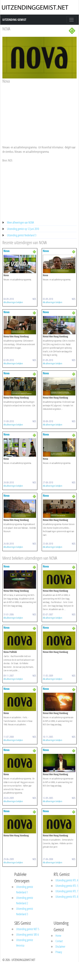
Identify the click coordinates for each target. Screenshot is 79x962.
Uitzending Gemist (14, 20)
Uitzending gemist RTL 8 (66, 897)
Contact (59, 941)
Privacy (58, 952)
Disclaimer (60, 947)
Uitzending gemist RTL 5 (66, 886)
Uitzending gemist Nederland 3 (21, 235)
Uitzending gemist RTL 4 (66, 880)
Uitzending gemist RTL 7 (66, 891)
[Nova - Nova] (19, 264)
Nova (6, 251)
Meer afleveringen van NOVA (20, 222)
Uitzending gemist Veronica (24, 942)
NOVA (6, 29)
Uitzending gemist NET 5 (27, 929)
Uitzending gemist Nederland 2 (24, 900)
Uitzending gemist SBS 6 (27, 935)
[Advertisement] (39, 110)
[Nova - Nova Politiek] (19, 640)
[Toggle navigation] (71, 19)
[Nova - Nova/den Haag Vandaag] (19, 325)
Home (58, 936)
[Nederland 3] (72, 30)
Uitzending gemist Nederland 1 (24, 889)
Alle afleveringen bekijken (13, 302)
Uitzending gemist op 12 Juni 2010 (23, 229)
